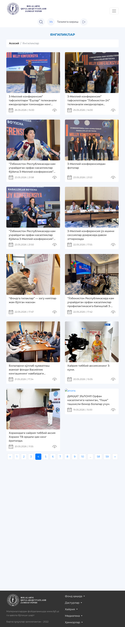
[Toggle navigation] (114, 11)
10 (82, 456)
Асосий (14, 43)
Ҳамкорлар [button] (73, 622)
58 (98, 456)
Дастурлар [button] (72, 602)
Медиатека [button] (72, 615)
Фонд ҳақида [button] (74, 596)
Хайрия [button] (70, 609)
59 (107, 456)
